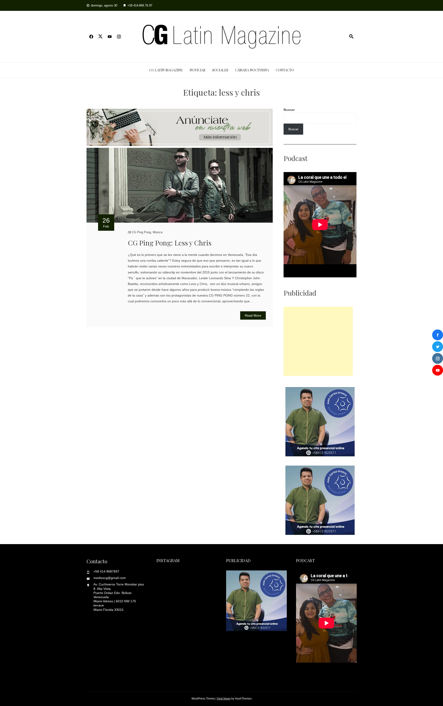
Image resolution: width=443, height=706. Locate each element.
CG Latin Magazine (166, 70)
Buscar (289, 110)
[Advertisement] (318, 341)
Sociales (220, 70)
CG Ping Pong (141, 232)
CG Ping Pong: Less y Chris (169, 242)
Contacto (285, 70)
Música (157, 232)
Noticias (197, 70)
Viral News (223, 698)
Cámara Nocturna (252, 70)
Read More (253, 315)
